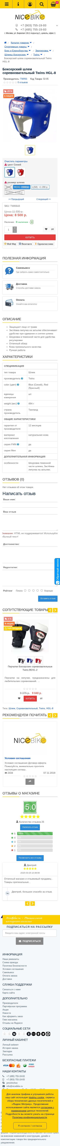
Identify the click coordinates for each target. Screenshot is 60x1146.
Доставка (7, 979)
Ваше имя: (9, 499)
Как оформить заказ (12, 1016)
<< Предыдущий (16, 199)
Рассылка (7, 1054)
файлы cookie (36, 1097)
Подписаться (31, 941)
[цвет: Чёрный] (21, 660)
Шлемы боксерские (15, 54)
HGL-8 (49, 708)
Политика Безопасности (14, 965)
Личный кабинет (10, 1044)
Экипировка (42, 50)
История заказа (10, 1048)
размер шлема (15, 182)
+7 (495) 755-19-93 (33, 29)
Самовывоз (8, 972)
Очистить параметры (16, 161)
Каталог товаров (20, 42)
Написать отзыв (30, 827)
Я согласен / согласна (30, 1125)
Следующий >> (43, 199)
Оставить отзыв (47, 598)
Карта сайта (8, 993)
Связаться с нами (11, 989)
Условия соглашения (17, 758)
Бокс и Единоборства (16, 50)
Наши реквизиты (10, 959)
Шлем (12, 708)
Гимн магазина (9, 1019)
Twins (36, 54)
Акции (5, 1009)
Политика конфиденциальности (29, 1117)
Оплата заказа (9, 975)
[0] (53, 4)
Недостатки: (10, 567)
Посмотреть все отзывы (30, 858)
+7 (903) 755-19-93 (33, 25)
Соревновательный (27, 708)
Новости (6, 1013)
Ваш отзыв (9, 511)
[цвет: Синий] (30, 660)
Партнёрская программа (14, 1006)
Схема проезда (10, 962)
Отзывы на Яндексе (12, 1023)
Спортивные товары (15, 46)
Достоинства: (11, 544)
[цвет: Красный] (38, 660)
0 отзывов (23, 82)
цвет (14, 164)
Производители (10, 1003)
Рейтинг (7, 590)
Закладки (7, 1051)
